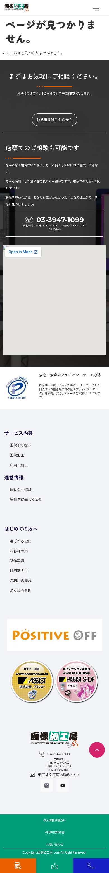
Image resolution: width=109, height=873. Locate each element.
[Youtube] (62, 785)
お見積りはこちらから (54, 119)
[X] (47, 785)
